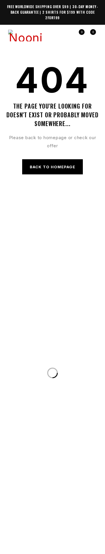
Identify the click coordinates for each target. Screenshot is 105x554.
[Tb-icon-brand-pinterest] (68, 530)
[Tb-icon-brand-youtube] (58, 530)
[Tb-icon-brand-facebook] (36, 530)
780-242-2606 (77, 360)
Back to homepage (53, 166)
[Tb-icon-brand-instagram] (47, 530)
